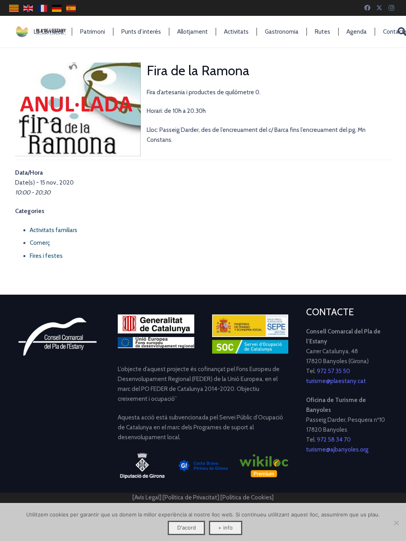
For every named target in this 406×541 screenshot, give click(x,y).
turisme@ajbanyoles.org (337, 449)
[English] (28, 8)
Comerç (40, 242)
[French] (43, 8)
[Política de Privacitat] (191, 497)
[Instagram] (391, 8)
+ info (225, 527)
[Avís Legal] (146, 497)
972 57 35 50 (333, 371)
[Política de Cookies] (247, 497)
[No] (396, 523)
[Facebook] (367, 8)
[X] (379, 8)
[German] (57, 8)
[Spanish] (71, 8)
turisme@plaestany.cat (336, 381)
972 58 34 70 (334, 439)
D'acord (186, 527)
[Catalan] (14, 8)
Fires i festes (46, 255)
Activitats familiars (53, 230)
